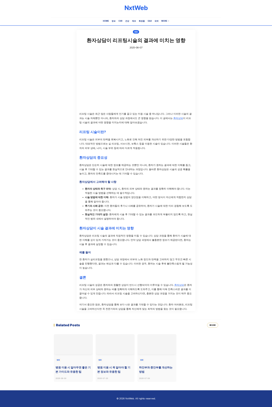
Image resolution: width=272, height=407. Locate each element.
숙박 (157, 21)
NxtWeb (136, 8)
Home (106, 21)
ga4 (150, 21)
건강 (127, 21)
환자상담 (178, 118)
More (165, 21)
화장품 (142, 21)
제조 (134, 21)
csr (120, 21)
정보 (114, 21)
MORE (213, 325)
